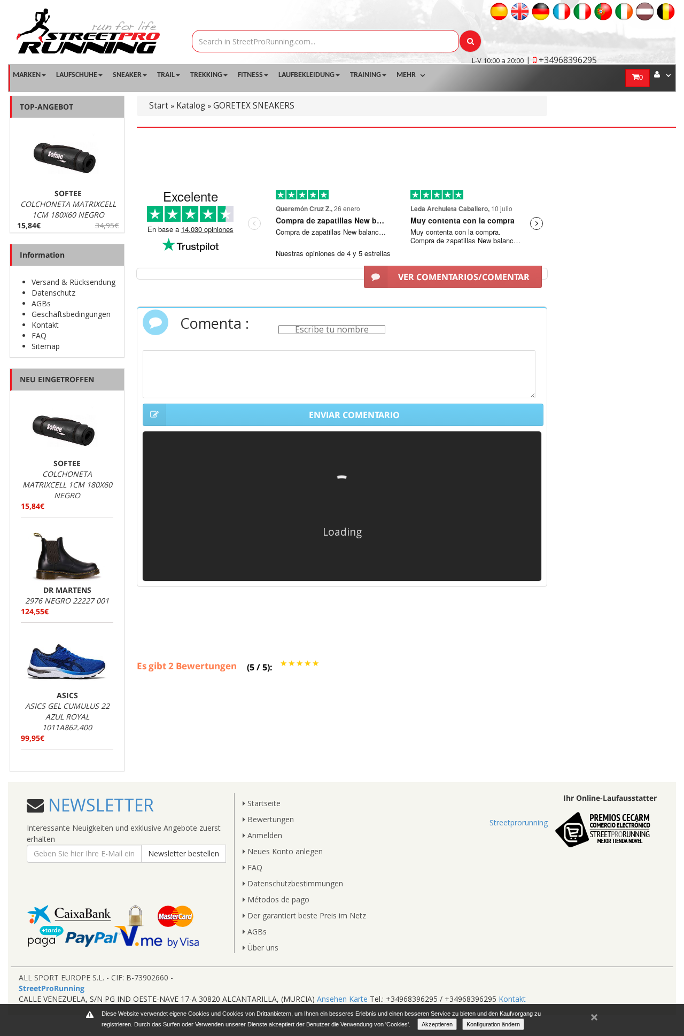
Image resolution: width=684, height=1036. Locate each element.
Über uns (261, 947)
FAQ (39, 335)
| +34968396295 (561, 60)
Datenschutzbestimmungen (294, 883)
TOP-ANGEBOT (46, 107)
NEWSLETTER (99, 804)
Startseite (263, 803)
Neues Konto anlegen (284, 851)
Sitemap (46, 346)
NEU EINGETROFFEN (57, 379)
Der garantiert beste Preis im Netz (305, 915)
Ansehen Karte (342, 999)
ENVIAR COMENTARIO (354, 415)
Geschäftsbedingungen (71, 314)
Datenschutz (53, 293)
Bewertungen (269, 819)
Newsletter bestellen (183, 853)
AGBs (41, 303)
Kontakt (45, 325)
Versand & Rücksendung (73, 282)
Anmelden (263, 835)
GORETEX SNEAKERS (253, 105)
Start (158, 105)
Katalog (190, 105)
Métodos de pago (277, 899)
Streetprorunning (518, 822)
